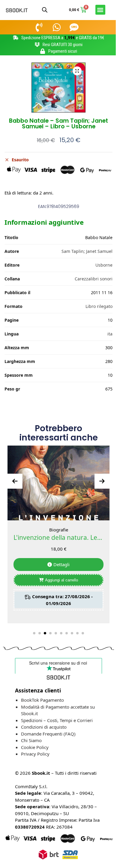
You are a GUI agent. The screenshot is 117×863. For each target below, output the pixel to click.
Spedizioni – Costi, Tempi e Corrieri (57, 720)
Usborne (103, 265)
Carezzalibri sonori (93, 279)
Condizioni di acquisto (44, 727)
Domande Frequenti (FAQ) (48, 734)
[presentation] (15, 481)
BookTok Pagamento (42, 700)
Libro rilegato (99, 306)
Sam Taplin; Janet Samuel (87, 251)
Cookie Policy (35, 747)
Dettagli (61, 564)
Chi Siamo (31, 740)
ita (109, 334)
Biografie (58, 530)
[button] (100, 10)
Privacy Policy (35, 754)
